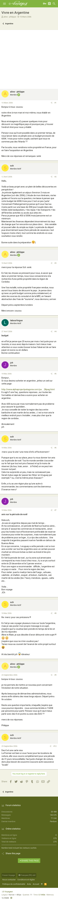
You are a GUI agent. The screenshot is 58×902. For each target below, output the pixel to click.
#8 (55, 613)
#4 (55, 331)
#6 (55, 448)
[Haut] (41, 884)
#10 (55, 746)
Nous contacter (9, 880)
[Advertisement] (29, 58)
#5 (55, 374)
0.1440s (42, 895)
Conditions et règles (26, 880)
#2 (55, 177)
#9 (55, 675)
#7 (55, 510)
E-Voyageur (8, 891)
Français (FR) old (27, 875)
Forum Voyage (8, 875)
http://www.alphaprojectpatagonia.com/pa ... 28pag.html (28, 389)
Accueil (36, 884)
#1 (55, 103)
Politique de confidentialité (13, 884)
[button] (4, 3)
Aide (29, 884)
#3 (55, 263)
